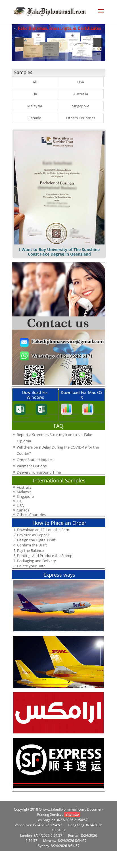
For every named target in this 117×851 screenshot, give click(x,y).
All (35, 82)
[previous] (19, 42)
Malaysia (34, 105)
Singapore (80, 105)
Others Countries (80, 117)
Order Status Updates (35, 459)
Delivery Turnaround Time (39, 472)
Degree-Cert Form (26, 415)
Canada (34, 117)
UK (34, 93)
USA (80, 82)
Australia (80, 93)
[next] (98, 42)
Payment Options (32, 465)
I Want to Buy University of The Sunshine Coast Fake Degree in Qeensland (59, 252)
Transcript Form (51, 415)
